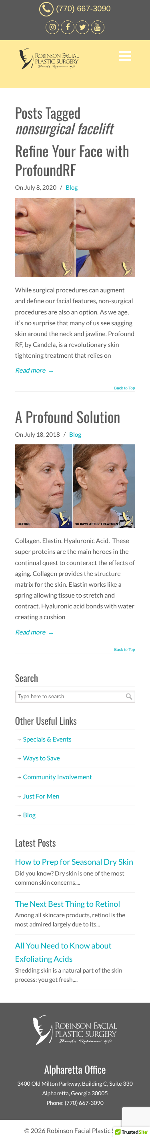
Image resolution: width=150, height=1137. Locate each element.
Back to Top (124, 389)
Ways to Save (41, 758)
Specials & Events (47, 739)
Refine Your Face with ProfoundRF (72, 160)
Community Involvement (57, 777)
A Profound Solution (67, 416)
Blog (72, 187)
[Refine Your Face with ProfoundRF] (75, 275)
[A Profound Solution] (75, 525)
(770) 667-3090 (83, 8)
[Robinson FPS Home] (47, 67)
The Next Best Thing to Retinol (67, 904)
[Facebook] (52, 32)
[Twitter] (82, 32)
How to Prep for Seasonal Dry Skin (74, 862)
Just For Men (41, 796)
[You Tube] (97, 32)
